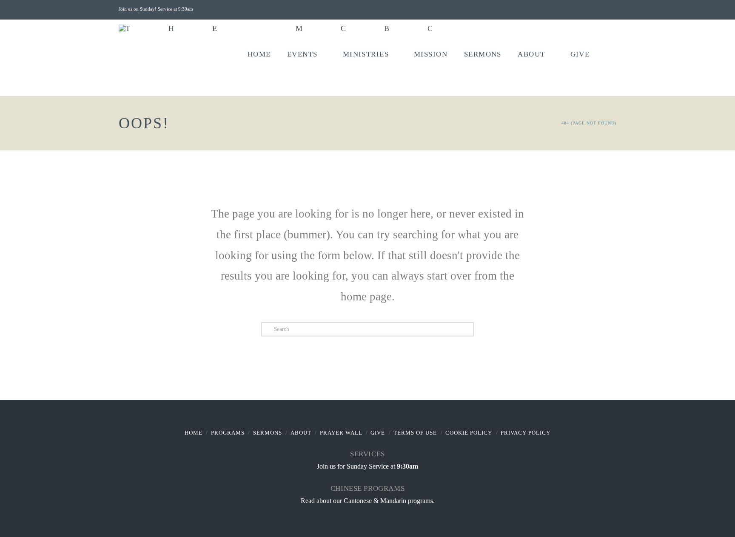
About (301, 433)
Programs (228, 433)
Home (193, 433)
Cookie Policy (468, 433)
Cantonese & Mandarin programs (388, 500)
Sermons (267, 433)
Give (377, 433)
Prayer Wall (341, 433)
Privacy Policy (525, 433)
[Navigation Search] (607, 64)
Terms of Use (415, 433)
